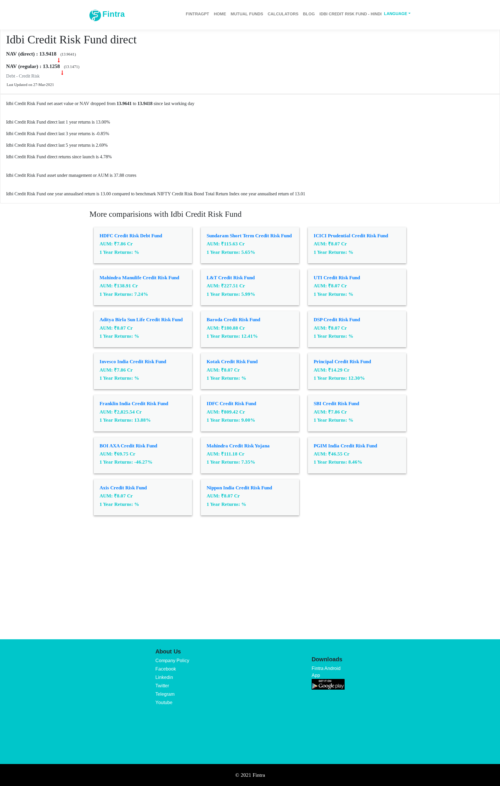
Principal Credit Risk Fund (342, 361)
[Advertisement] (250, 573)
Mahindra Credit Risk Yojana (238, 446)
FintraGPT (197, 14)
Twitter (162, 685)
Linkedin (164, 677)
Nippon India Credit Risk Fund (239, 488)
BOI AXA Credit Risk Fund (128, 446)
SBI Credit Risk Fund (336, 403)
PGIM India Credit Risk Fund (345, 446)
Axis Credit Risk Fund (123, 488)
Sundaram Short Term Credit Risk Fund (249, 235)
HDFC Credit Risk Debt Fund (131, 235)
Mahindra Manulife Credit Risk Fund (139, 277)
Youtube (163, 702)
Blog (309, 14)
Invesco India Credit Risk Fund (133, 361)
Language (395, 13)
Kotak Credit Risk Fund (232, 361)
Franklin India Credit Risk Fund (134, 403)
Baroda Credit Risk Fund (233, 319)
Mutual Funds (247, 14)
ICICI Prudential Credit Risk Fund (351, 235)
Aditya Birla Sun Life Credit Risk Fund (141, 319)
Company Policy (172, 660)
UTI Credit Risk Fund (337, 277)
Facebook (165, 668)
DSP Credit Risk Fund (337, 319)
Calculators (283, 14)
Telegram (164, 694)
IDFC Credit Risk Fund (231, 403)
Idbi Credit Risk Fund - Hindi (350, 14)
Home (220, 14)
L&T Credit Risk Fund (231, 277)
